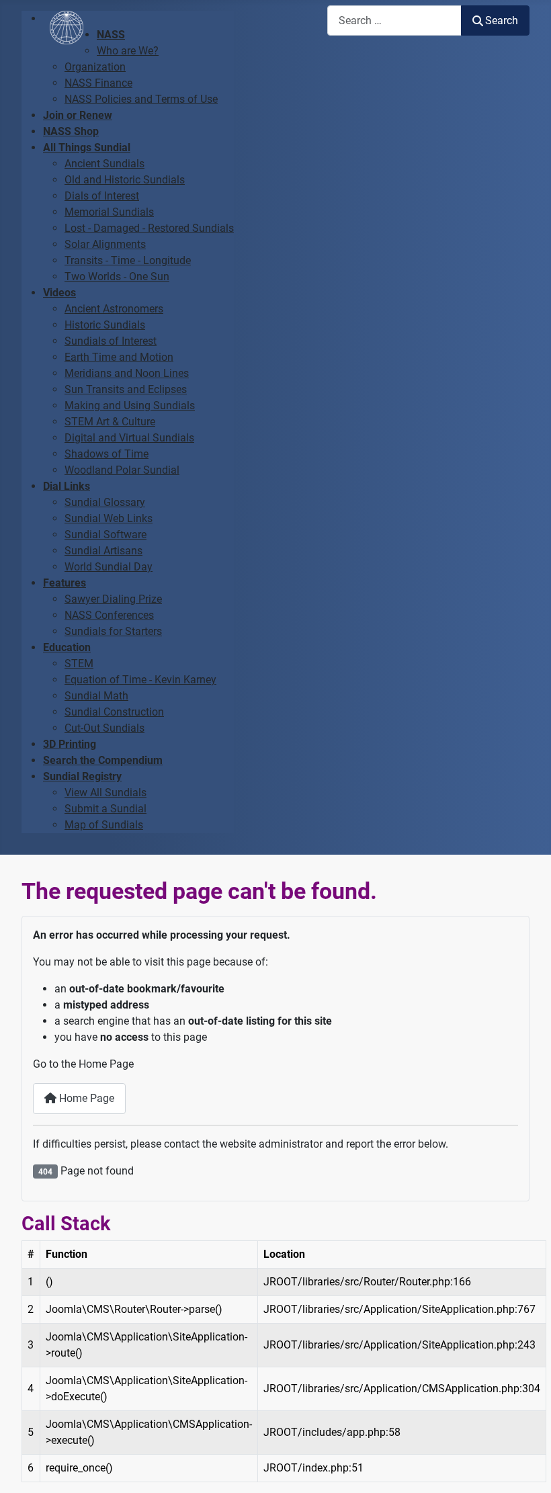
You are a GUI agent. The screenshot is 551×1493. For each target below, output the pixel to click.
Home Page (85, 1098)
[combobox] (394, 20)
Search (501, 20)
